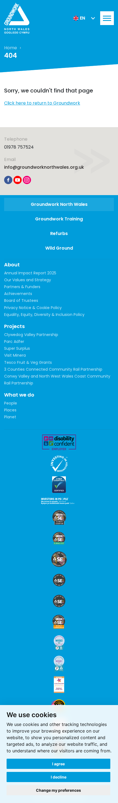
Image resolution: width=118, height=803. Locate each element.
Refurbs (59, 233)
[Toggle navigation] (107, 18)
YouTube (17, 180)
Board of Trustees (21, 300)
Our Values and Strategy (27, 280)
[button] (84, 18)
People (10, 403)
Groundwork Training (59, 219)
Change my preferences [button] (58, 790)
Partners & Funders (22, 286)
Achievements (18, 293)
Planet (10, 417)
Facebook (8, 180)
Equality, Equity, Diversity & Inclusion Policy (44, 314)
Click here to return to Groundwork (42, 103)
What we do (19, 394)
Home (10, 48)
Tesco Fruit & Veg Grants (28, 362)
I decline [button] (58, 777)
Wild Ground (59, 248)
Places (10, 410)
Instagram (27, 180)
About (12, 264)
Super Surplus (17, 348)
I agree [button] (58, 763)
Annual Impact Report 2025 (30, 273)
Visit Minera (15, 355)
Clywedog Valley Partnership (31, 334)
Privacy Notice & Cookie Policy (33, 307)
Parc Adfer (14, 341)
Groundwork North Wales (59, 204)
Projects (14, 326)
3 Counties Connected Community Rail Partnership (53, 369)
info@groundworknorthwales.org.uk (44, 167)
